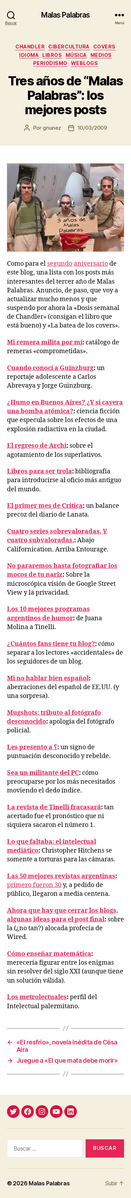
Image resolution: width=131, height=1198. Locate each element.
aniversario (91, 264)
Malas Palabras (65, 15)
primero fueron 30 (34, 885)
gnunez (52, 127)
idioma (29, 55)
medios (101, 55)
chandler (30, 47)
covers (104, 47)
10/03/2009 (92, 127)
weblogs (84, 63)
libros (52, 55)
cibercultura (68, 47)
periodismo (50, 63)
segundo (59, 264)
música (76, 55)
